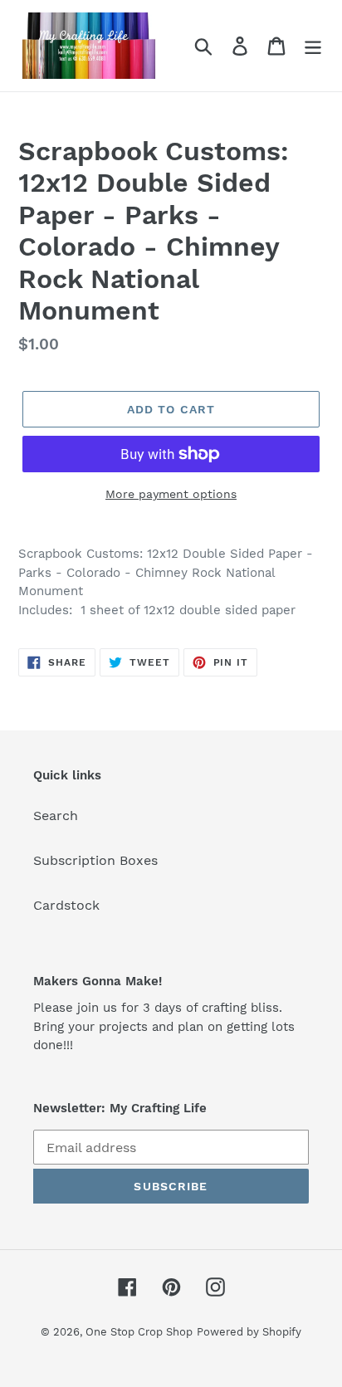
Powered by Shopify (249, 1332)
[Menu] (313, 46)
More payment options (171, 494)
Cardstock (66, 905)
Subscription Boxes (95, 860)
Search (55, 815)
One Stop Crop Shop (139, 1332)
